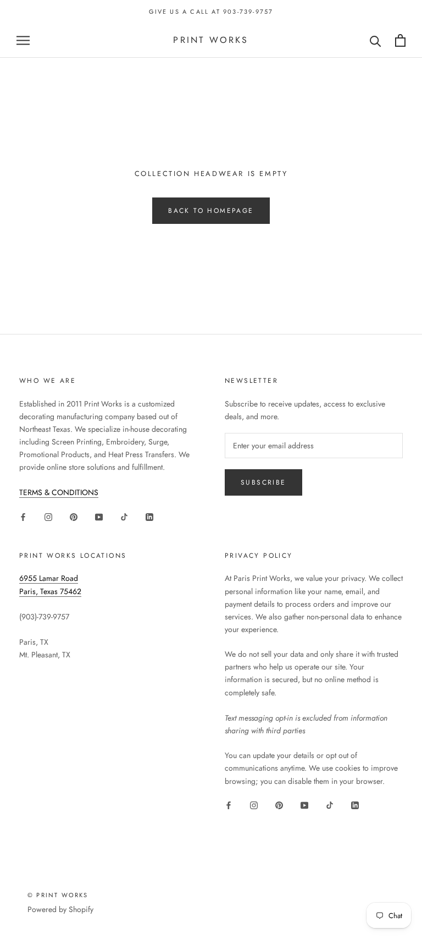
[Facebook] (23, 516)
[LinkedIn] (149, 516)
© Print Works (57, 895)
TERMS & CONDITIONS (58, 492)
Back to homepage (210, 211)
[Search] (375, 40)
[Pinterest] (73, 516)
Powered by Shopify (60, 909)
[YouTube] (99, 516)
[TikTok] (124, 516)
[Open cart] (400, 40)
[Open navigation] (23, 40)
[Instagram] (48, 516)
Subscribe (263, 482)
